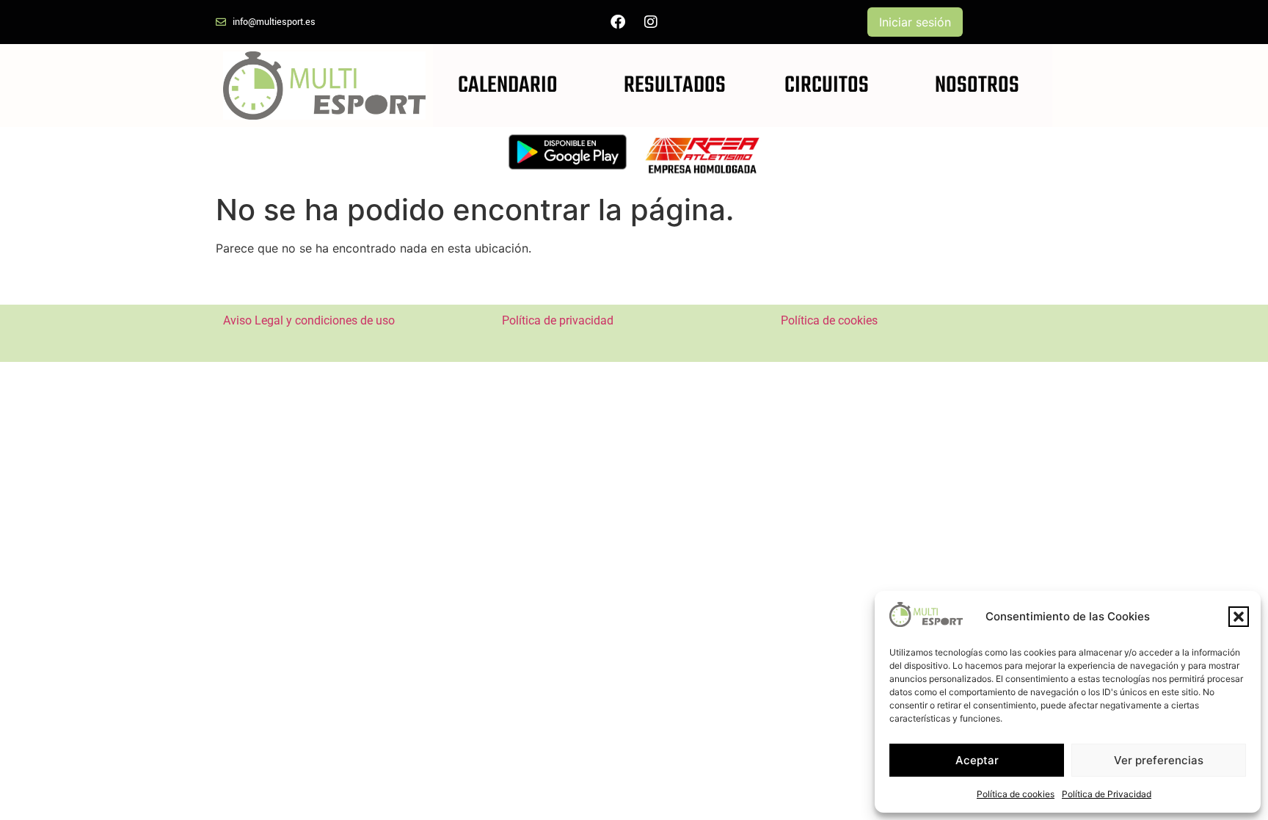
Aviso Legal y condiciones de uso (309, 320)
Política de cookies (1015, 793)
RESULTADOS (675, 86)
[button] (1238, 616)
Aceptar (977, 760)
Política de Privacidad (1106, 793)
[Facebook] (618, 22)
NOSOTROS (977, 86)
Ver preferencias (1158, 760)
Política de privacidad (557, 320)
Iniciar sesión (915, 22)
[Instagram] (651, 22)
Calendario (508, 86)
